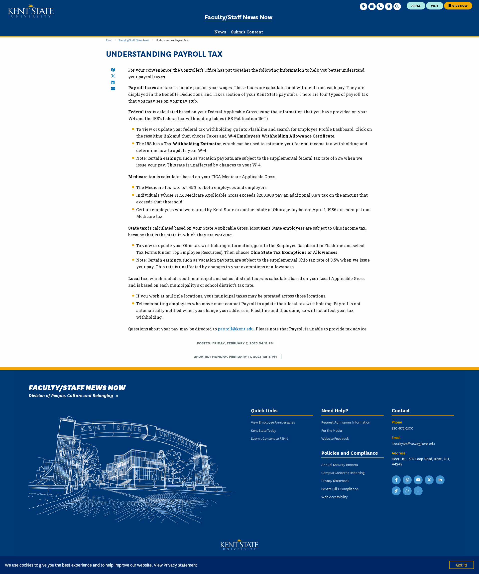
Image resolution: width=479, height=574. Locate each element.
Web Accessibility (334, 496)
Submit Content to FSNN (269, 438)
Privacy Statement (335, 480)
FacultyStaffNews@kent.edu (413, 443)
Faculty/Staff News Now (238, 16)
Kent (109, 39)
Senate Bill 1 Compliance (339, 488)
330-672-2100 (402, 428)
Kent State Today (263, 430)
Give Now (460, 5)
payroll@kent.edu (236, 328)
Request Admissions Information (345, 422)
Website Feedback (335, 438)
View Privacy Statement (175, 565)
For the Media (331, 430)
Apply (416, 5)
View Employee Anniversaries (273, 422)
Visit (434, 5)
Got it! (461, 565)
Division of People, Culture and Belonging (71, 395)
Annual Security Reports (339, 464)
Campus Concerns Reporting (342, 472)
